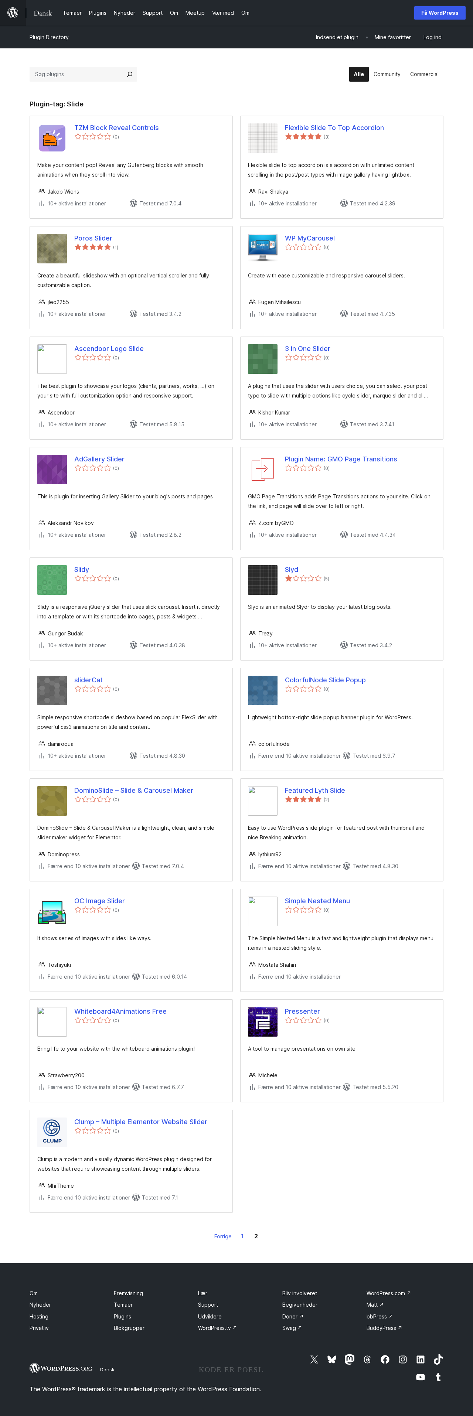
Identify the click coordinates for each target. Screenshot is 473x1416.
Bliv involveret (299, 1293)
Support (208, 1304)
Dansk (107, 1369)
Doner (293, 1316)
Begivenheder (299, 1304)
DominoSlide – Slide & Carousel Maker (133, 790)
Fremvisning (128, 1293)
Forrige (223, 1236)
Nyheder (40, 1304)
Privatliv (39, 1328)
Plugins (122, 1316)
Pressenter (302, 1011)
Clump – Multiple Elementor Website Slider (140, 1122)
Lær (202, 1293)
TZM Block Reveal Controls (116, 128)
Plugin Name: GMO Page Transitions (341, 459)
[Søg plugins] (129, 74)
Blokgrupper (129, 1328)
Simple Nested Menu (317, 901)
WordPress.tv (217, 1328)
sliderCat (88, 680)
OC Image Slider (99, 901)
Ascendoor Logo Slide (109, 348)
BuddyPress (384, 1328)
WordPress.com (389, 1293)
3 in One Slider (307, 348)
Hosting (39, 1316)
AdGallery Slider (99, 459)
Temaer (123, 1304)
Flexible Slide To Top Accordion (334, 128)
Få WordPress (440, 13)
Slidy (81, 569)
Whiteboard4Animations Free (120, 1011)
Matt (375, 1304)
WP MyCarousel (310, 238)
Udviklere (210, 1316)
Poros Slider (93, 238)
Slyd (291, 569)
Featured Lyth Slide (315, 790)
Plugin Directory (49, 37)
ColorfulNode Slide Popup (325, 680)
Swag (292, 1328)
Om (34, 1293)
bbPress (380, 1316)
